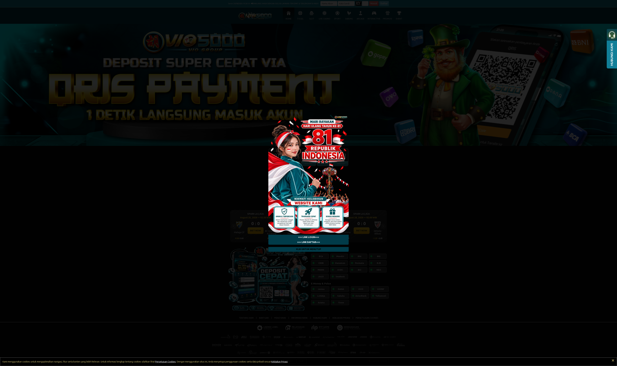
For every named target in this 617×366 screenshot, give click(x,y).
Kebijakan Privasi (279, 361)
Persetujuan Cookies (165, 361)
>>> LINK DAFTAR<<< (308, 242)
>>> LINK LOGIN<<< (308, 237)
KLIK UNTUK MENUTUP (308, 249)
